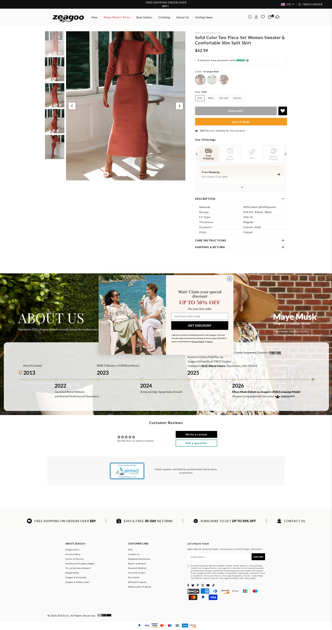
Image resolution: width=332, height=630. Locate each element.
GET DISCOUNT (199, 325)
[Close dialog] (229, 278)
